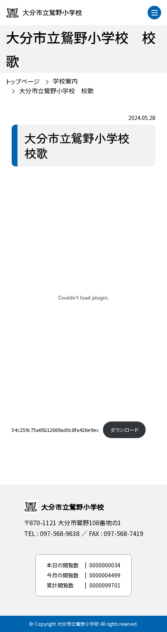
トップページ (23, 81)
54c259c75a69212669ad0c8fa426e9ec (55, 429)
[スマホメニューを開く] (154, 12)
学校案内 (65, 81)
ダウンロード (124, 429)
